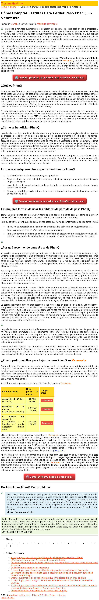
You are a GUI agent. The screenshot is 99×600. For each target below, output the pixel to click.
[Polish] (33, 543)
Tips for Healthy (12, 3)
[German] (10, 543)
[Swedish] (93, 543)
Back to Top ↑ (8, 597)
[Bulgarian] (55, 543)
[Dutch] (29, 543)
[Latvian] (70, 543)
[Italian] (22, 543)
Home (4, 7)
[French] (67, 543)
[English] (7, 543)
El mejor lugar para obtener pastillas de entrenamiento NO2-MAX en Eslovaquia (49, 570)
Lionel (14, 24)
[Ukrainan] (9, 546)
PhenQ (13, 7)
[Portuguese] (82, 543)
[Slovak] (40, 543)
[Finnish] (44, 543)
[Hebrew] (52, 543)
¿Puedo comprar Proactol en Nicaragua (30, 568)
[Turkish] (48, 543)
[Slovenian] (89, 543)
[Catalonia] (16, 546)
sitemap (62, 595)
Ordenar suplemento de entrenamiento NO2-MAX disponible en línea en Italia (48, 578)
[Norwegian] (78, 543)
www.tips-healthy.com (19, 595)
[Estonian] (63, 543)
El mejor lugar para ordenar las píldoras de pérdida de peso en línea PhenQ (47, 557)
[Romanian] (37, 543)
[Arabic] (12, 546)
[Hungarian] (74, 543)
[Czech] (14, 543)
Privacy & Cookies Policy (43, 595)
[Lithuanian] (25, 543)
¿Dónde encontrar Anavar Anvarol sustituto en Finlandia (38, 560)
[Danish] (59, 543)
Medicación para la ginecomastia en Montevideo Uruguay (39, 590)
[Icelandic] (20, 546)
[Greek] (97, 543)
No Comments (50, 24)
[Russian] (85, 543)
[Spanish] (18, 543)
